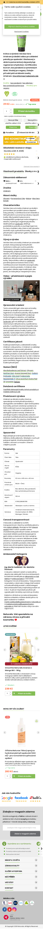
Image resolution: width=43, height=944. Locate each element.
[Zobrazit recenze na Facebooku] (21, 798)
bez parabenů (16, 83)
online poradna (18, 579)
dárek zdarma (10, 634)
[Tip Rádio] (26, 903)
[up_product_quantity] (10, 692)
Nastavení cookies (21, 31)
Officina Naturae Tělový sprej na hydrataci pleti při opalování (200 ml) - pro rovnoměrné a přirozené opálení (20, 754)
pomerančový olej (18, 198)
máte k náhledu (13, 527)
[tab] (13, 171)
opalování (19, 224)
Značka (7, 188)
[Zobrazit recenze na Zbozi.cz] (36, 798)
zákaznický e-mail (32, 576)
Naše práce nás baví (13, 854)
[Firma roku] (21, 917)
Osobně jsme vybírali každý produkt (18, 848)
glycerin (6, 198)
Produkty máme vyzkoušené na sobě (18, 851)
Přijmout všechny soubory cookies (21, 26)
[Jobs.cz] (15, 903)
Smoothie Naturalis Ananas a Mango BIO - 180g (18, 669)
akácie (28, 198)
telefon (7, 579)
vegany (6, 88)
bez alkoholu (28, 83)
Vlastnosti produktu (13, 171)
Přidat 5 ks (32, 127)
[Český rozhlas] (4, 903)
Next (38, 649)
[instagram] (14, 909)
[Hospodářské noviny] (21, 903)
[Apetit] (10, 903)
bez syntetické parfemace (13, 86)
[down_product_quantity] (10, 694)
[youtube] (9, 909)
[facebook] (4, 909)
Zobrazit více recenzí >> (32, 166)
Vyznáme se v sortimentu (19, 843)
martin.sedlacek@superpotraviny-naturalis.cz (22, 602)
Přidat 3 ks (13, 127)
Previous (4, 649)
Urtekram (7, 191)
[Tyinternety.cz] (32, 903)
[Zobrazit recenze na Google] (6, 798)
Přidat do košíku (26, 111)
